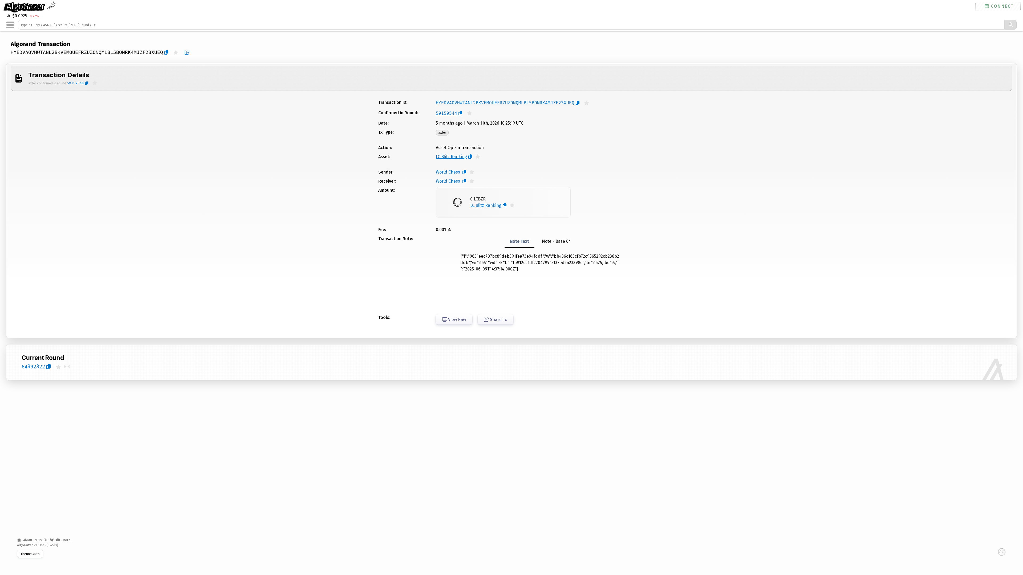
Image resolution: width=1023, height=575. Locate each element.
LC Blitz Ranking (451, 156)
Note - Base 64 (556, 241)
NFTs (38, 540)
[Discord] (58, 540)
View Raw (456, 319)
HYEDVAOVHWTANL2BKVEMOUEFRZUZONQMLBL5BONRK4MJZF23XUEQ (87, 52)
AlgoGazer (26, 6)
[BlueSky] (52, 540)
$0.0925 (19, 15)
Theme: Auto (30, 554)
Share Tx (498, 319)
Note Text (519, 241)
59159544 (75, 83)
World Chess (448, 172)
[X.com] (46, 540)
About (27, 540)
